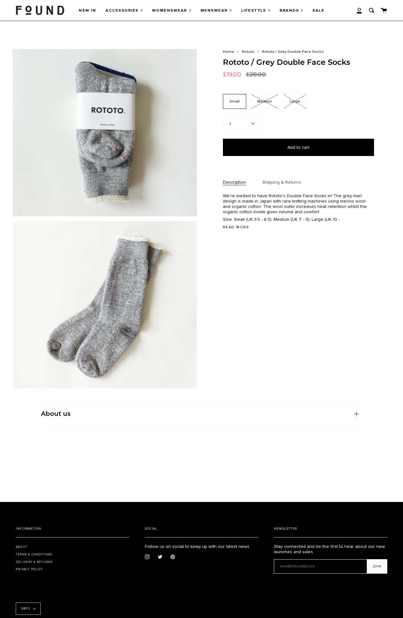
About (21, 547)
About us (56, 413)
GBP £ (25, 608)
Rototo (248, 51)
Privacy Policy (29, 569)
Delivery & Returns (34, 562)
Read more (236, 227)
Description (234, 182)
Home (228, 51)
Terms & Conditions (34, 554)
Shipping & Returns (281, 182)
